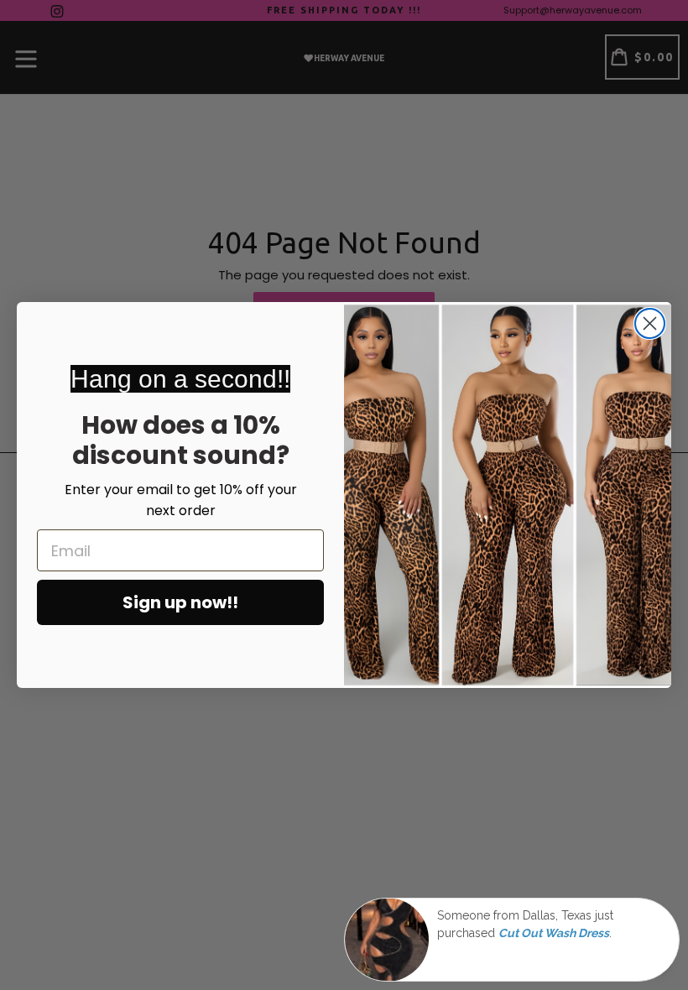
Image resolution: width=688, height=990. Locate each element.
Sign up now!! (180, 602)
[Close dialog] (650, 323)
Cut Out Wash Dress (553, 933)
